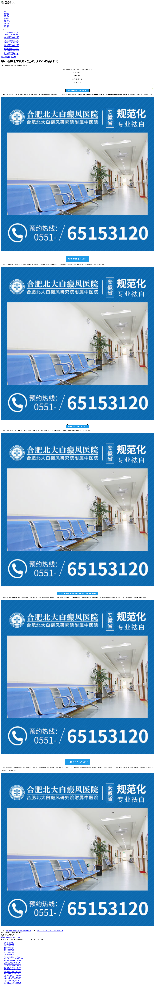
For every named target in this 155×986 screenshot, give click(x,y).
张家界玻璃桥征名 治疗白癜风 (12, 972)
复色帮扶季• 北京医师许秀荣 (12, 978)
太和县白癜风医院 (9, 949)
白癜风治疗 (7, 20)
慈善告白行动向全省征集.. (11, 34)
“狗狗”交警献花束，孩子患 (11, 980)
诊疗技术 (6, 18)
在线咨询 (6, 27)
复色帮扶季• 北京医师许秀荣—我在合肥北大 (18, 931)
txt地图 (13, 937)
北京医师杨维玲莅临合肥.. (11, 33)
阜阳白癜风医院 (5, 57)
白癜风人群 (7, 23)
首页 (5, 11)
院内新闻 (13, 57)
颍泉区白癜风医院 (9, 945)
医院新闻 (6, 16)
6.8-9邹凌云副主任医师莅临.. (12, 36)
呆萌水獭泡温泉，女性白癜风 (12, 973)
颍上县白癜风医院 (9, 952)
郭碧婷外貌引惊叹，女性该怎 (12, 977)
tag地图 (18, 937)
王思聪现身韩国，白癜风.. (11, 49)
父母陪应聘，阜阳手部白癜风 (12, 982)
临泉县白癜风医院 (9, 947)
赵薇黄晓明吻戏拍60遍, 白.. (11, 50)
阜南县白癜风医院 (9, 950)
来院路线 (6, 25)
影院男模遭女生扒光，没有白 (12, 969)
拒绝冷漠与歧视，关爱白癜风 (12, 964)
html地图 (3, 937)
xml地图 (8, 937)
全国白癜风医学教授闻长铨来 (12, 960)
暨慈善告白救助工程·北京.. (11, 38)
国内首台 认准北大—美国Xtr (12, 957)
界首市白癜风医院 (9, 954)
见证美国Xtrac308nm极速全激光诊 (13, 959)
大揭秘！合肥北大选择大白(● (12, 962)
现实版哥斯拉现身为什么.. (11, 54)
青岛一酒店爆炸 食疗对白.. (11, 52)
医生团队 (6, 15)
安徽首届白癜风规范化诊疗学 (12, 967)
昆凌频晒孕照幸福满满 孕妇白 (12, 983)
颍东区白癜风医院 (9, 944)
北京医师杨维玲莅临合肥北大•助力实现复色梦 (50, 931)
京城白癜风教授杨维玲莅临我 (12, 965)
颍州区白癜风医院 (9, 942)
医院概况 (6, 13)
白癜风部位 (7, 21)
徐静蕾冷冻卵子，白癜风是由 (12, 975)
